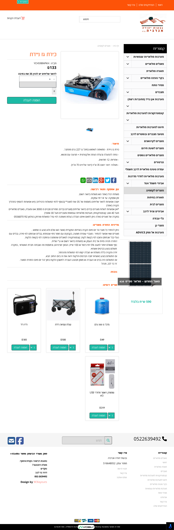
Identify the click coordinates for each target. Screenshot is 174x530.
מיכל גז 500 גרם (101, 324)
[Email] (89, 180)
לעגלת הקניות (14, 18)
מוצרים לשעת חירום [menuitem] (152, 148)
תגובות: (114, 272)
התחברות (23, 1)
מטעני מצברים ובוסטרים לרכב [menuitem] (147, 134)
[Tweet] (107, 180)
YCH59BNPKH (41, 63)
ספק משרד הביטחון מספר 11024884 (28, 453)
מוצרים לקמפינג (103, 45)
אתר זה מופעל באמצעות (87, 527)
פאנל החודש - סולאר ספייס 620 (140, 281)
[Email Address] (11, 443)
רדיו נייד (24, 324)
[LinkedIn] (95, 180)
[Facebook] (113, 180)
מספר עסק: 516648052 (115, 463)
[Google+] (101, 180)
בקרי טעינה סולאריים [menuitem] (152, 78)
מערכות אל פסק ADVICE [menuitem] (150, 232)
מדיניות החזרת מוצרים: (106, 225)
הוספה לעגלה (98, 347)
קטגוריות (158, 48)
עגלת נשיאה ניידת (63, 324)
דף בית (116, 45)
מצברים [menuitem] (159, 92)
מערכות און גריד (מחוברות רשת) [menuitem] (146, 99)
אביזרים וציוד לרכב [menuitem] (153, 211)
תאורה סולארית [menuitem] (155, 71)
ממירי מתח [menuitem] (158, 85)
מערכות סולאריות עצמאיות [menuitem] (148, 57)
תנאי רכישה (122, 468)
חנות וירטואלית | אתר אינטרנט (65, 527)
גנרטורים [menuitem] (159, 162)
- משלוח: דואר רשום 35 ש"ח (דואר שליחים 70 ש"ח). (95, 165)
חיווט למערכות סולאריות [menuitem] (150, 127)
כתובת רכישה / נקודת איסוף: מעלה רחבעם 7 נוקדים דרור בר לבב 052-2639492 (33, 468)
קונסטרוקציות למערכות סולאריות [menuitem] (145, 113)
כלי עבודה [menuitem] (158, 218)
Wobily (98, 527)
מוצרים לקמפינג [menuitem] (155, 190)
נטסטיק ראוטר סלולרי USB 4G (102, 394)
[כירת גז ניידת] (90, 129)
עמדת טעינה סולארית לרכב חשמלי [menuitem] (144, 169)
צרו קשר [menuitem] (131, 4)
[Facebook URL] (20, 443)
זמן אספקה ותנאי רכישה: (104, 189)
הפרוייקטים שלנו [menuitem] (146, 4)
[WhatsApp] (83, 180)
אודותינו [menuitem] (163, 497)
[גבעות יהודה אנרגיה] (153, 25)
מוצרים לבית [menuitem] (157, 204)
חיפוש (86, 19)
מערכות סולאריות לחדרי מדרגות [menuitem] (146, 176)
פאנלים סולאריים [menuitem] (154, 64)
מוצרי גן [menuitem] (159, 225)
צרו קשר (122, 453)
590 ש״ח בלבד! (141, 302)
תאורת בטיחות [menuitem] (155, 197)
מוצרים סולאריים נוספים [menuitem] (150, 155)
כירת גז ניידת (43, 54)
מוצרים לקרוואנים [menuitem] (154, 141)
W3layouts (40, 482)
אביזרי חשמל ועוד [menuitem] (154, 183)
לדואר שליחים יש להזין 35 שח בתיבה (37, 73)
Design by (34, 482)
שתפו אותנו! (122, 477)
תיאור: (115, 143)
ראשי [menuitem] (160, 4)
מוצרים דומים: (111, 285)
